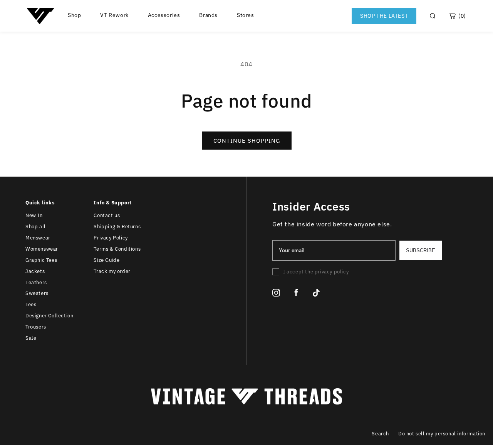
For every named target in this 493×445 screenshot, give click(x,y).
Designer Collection (49, 315)
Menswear (37, 237)
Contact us (107, 215)
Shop (74, 15)
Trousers (35, 327)
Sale (30, 338)
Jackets (35, 271)
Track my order (112, 271)
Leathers (36, 282)
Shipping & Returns (117, 226)
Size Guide (106, 260)
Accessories (164, 15)
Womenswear (41, 249)
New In (34, 215)
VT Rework (114, 15)
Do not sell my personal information (441, 433)
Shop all (35, 226)
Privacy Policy (110, 237)
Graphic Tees (41, 260)
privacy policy (332, 271)
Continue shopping (246, 140)
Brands (208, 15)
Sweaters (37, 293)
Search (380, 433)
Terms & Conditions (117, 249)
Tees (30, 304)
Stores (245, 15)
